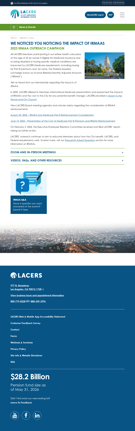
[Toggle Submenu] (14, 27)
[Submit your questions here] (29, 183)
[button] (67, 152)
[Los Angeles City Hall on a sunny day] (104, 65)
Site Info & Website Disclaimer (26, 355)
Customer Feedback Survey (25, 323)
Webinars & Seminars (22, 342)
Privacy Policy (18, 349)
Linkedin (37, 415)
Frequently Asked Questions (80, 140)
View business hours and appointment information (37, 295)
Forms (14, 336)
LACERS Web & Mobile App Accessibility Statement (38, 316)
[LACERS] (26, 275)
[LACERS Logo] (23, 14)
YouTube (15, 415)
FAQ (13, 362)
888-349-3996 (38, 301)
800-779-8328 (18, 301)
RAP (110, 15)
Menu (122, 15)
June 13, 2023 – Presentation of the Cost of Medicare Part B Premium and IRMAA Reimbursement (63, 121)
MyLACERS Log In (95, 15)
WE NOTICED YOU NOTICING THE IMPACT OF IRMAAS (58, 43)
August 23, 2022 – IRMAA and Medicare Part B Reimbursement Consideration (52, 115)
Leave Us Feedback (21, 402)
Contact (15, 329)
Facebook (26, 415)
